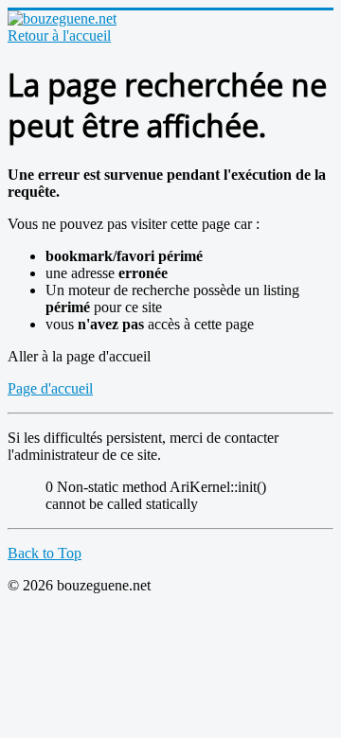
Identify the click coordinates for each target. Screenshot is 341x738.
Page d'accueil (50, 388)
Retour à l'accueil (59, 35)
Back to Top (44, 553)
